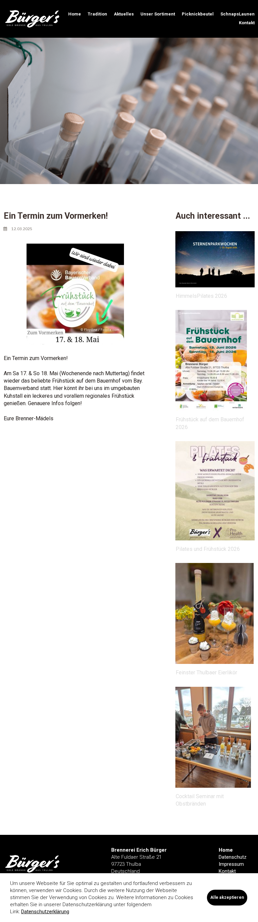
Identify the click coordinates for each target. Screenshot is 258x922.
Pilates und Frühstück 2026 (208, 549)
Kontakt (247, 22)
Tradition (97, 13)
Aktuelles (124, 13)
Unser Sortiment (157, 13)
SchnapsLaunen (237, 13)
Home (74, 13)
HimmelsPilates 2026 (201, 296)
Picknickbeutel (198, 13)
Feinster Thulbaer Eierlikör (206, 672)
